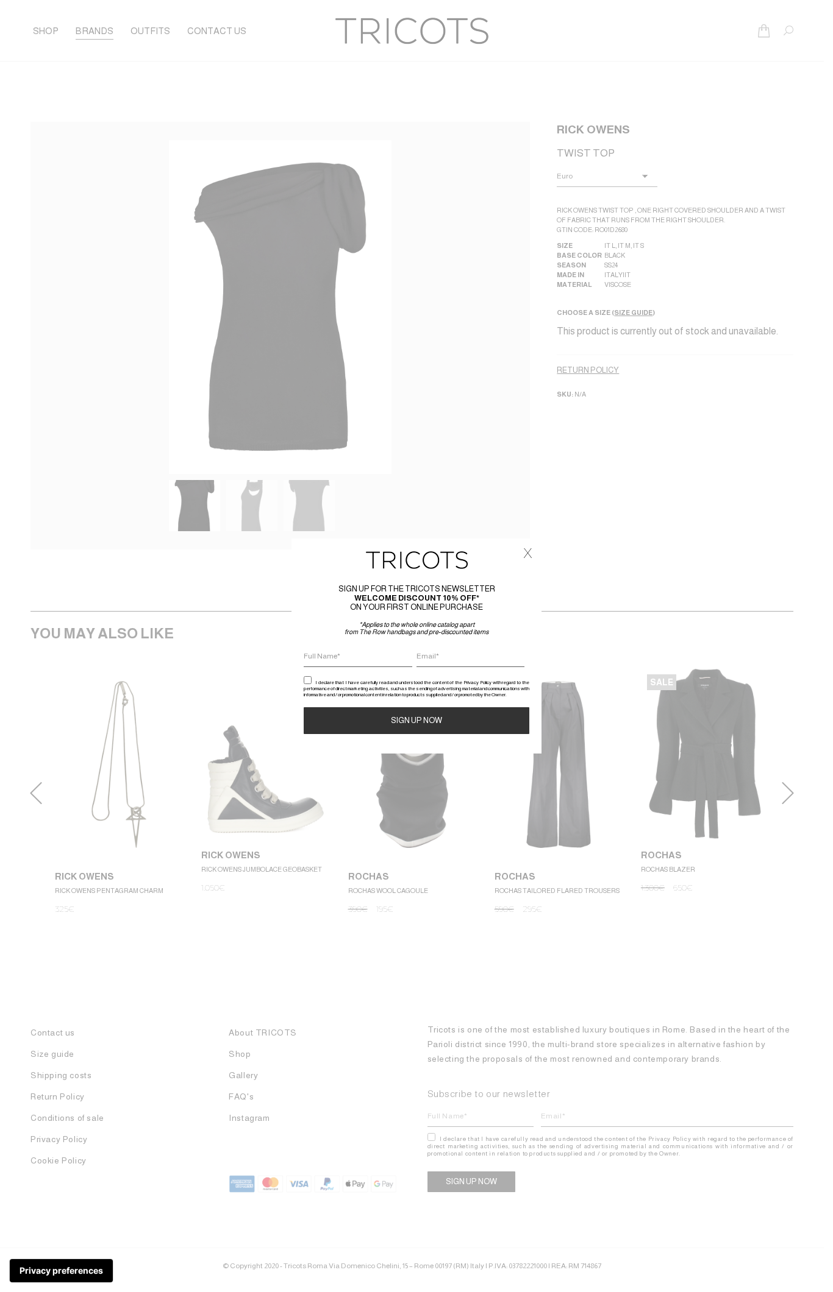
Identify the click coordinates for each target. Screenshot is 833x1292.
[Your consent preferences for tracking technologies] (61, 1270)
